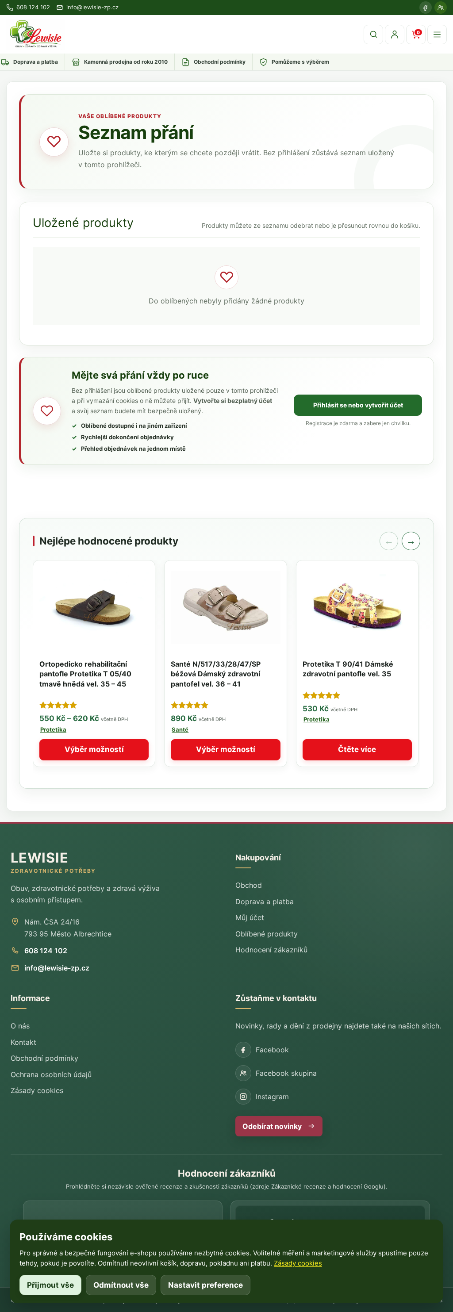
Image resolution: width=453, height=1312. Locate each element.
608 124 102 (45, 950)
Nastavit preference (205, 1285)
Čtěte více (357, 749)
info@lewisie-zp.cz (56, 967)
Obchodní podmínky (44, 1058)
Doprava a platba (264, 901)
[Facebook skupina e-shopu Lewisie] (440, 7)
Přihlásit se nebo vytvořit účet (358, 405)
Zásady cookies (37, 1090)
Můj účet (249, 917)
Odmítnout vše (121, 1285)
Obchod (248, 885)
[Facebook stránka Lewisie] (425, 7)
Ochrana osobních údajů (51, 1074)
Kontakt (23, 1042)
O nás (20, 1025)
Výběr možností (94, 749)
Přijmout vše (50, 1285)
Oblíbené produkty (266, 933)
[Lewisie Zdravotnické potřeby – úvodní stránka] (35, 34)
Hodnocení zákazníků (271, 949)
